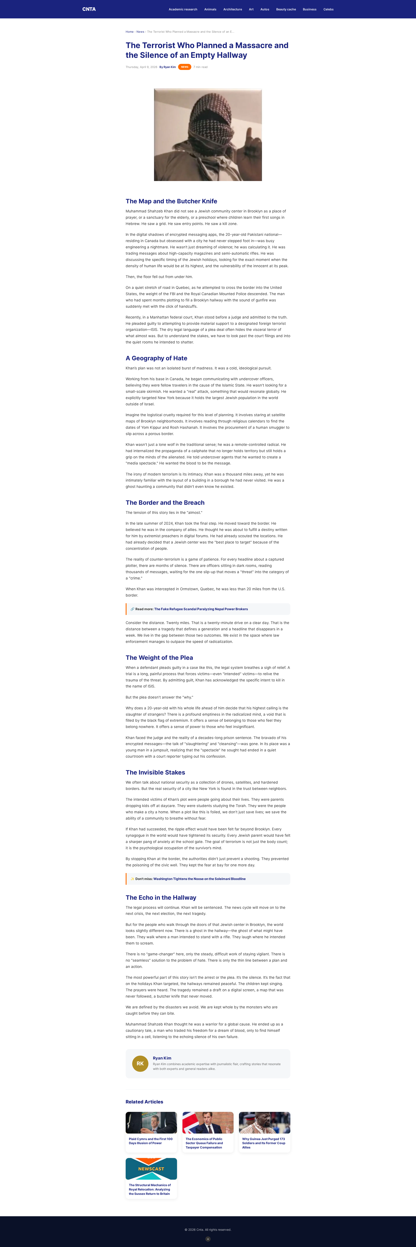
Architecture (232, 9)
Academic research (183, 9)
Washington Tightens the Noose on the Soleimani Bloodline (199, 879)
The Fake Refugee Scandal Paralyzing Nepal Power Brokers (201, 609)
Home (130, 31)
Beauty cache (286, 9)
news (184, 66)
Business (310, 9)
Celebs (328, 9)
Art (251, 9)
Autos (264, 9)
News (140, 31)
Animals (210, 9)
